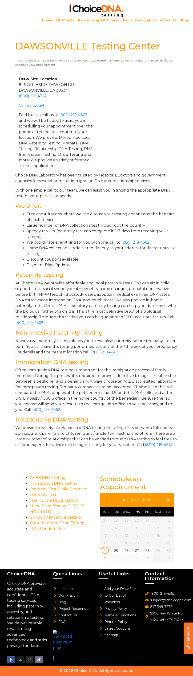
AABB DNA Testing (47, 477)
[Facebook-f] (11, 659)
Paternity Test (43, 494)
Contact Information (160, 576)
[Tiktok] (39, 659)
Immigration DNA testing (52, 362)
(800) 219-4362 (33, 96)
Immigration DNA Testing (53, 483)
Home (47, 20)
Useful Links (114, 574)
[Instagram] (29, 659)
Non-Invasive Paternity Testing (59, 332)
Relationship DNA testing (51, 419)
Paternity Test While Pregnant (59, 489)
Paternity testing (39, 274)
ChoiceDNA (21, 574)
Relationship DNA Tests (98, 20)
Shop (184, 20)
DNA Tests (65, 20)
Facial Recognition (139, 20)
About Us (168, 20)
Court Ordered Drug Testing (57, 523)
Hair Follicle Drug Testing (54, 500)
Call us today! (31, 105)
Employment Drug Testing (55, 517)
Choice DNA (85, 670)
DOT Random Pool (48, 528)
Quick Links (67, 574)
